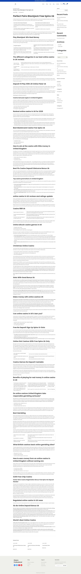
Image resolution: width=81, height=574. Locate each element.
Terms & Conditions (31, 562)
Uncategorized (60, 53)
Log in (58, 97)
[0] (63, 4)
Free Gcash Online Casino (17, 350)
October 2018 (60, 46)
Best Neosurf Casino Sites (17, 374)
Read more (15, 549)
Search (58, 8)
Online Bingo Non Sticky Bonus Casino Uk (19, 95)
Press (28, 565)
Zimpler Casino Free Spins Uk (61, 25)
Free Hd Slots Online (46, 545)
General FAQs (43, 565)
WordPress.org (59, 102)
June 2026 (59, 44)
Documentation (43, 562)
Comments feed (59, 100)
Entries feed (59, 99)
